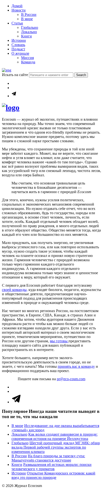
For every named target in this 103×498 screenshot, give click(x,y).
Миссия (27, 58)
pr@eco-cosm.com (71, 379)
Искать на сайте (15, 75)
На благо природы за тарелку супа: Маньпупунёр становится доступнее (48, 458)
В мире (27, 19)
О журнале (20, 53)
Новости (18, 10)
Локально (29, 32)
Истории (18, 40)
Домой (17, 6)
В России (28, 14)
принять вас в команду (76, 366)
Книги (26, 36)
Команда (28, 62)
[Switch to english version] (6, 70)
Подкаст (18, 49)
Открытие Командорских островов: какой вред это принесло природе (53, 475)
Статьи (17, 23)
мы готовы (59, 341)
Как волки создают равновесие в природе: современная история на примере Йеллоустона (54, 436)
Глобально (29, 27)
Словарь (18, 45)
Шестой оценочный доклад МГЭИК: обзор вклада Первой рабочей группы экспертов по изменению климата (55, 447)
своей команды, (15, 290)
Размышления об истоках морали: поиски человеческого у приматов (51, 466)
